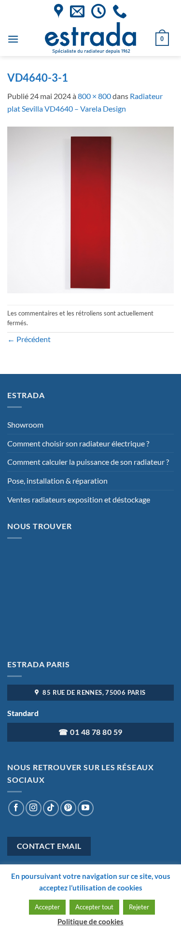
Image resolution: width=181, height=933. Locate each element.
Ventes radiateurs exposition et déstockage (78, 499)
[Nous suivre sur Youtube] (86, 808)
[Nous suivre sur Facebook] (16, 808)
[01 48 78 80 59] (119, 11)
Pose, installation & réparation (57, 480)
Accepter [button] (47, 907)
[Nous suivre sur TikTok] (51, 808)
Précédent (29, 339)
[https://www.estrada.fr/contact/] (77, 11)
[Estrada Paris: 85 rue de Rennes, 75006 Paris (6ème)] (58, 11)
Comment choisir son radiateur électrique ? (78, 443)
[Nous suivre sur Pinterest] (68, 808)
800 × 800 (94, 95)
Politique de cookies (90, 921)
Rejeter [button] (139, 907)
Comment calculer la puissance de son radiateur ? (88, 461)
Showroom (25, 424)
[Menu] (13, 39)
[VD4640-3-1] (90, 208)
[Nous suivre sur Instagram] (34, 808)
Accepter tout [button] (94, 907)
